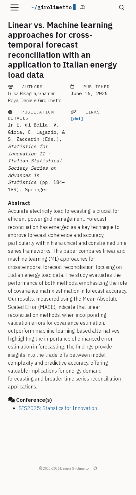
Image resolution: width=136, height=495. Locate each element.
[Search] (121, 7)
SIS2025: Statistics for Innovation (58, 408)
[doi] (77, 118)
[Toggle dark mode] (82, 7)
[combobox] (120, 7)
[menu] (14, 7)
